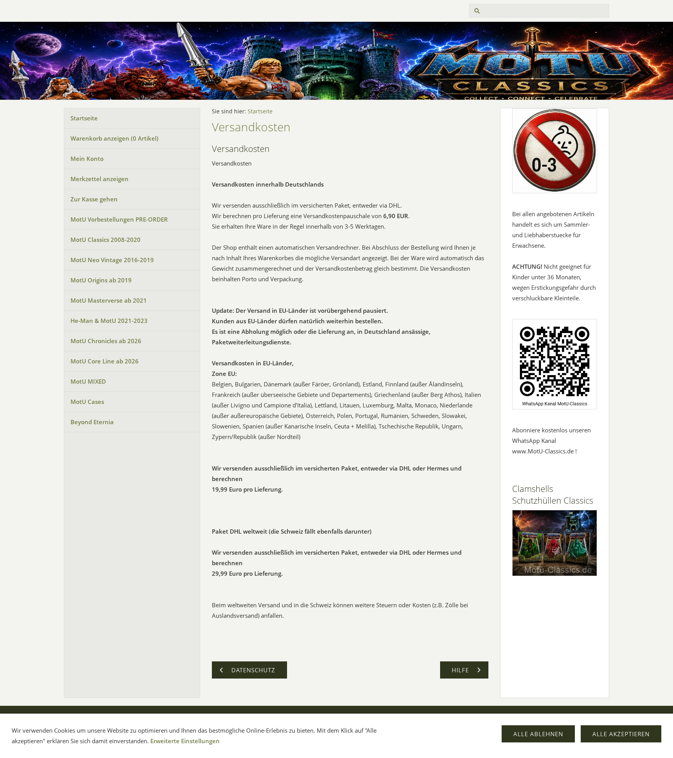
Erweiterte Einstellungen (185, 741)
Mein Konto (87, 158)
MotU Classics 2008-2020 (105, 239)
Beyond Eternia (92, 422)
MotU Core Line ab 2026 (104, 361)
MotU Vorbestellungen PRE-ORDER (119, 219)
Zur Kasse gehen (94, 199)
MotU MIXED (88, 381)
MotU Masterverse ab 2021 (108, 300)
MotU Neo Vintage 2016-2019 (112, 260)
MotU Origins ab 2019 (101, 280)
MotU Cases (87, 401)
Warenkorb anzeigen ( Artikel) (114, 138)
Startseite (84, 118)
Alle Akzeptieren (621, 734)
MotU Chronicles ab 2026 (105, 341)
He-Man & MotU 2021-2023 (109, 320)
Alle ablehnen (538, 734)
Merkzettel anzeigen (99, 179)
